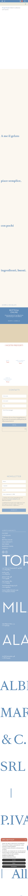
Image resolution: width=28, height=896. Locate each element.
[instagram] (2, 1)
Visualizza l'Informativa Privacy (9, 856)
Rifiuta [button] (14, 863)
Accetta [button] (14, 860)
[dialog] (14, 853)
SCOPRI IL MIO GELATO (9, 305)
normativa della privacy (13, 499)
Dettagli (8, 354)
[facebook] (4, 1)
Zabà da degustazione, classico (8, 379)
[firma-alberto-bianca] (6, 3)
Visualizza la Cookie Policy (8, 855)
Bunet (7, 360)
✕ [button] (25, 840)
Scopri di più (6, 8)
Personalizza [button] (14, 866)
